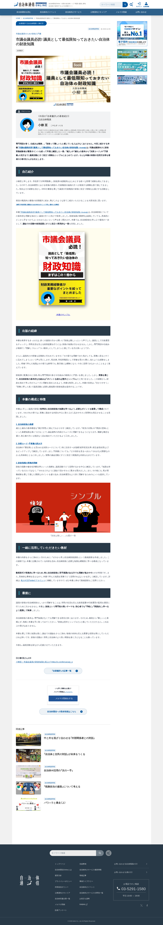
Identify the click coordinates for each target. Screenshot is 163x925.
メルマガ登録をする (64, 698)
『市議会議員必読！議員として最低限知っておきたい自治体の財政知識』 (50, 212)
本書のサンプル (63, 315)
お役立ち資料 (85, 899)
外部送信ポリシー (61, 887)
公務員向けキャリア (98, 12)
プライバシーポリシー (63, 881)
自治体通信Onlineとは (63, 870)
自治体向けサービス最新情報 (90, 870)
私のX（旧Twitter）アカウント (33, 580)
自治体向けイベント (48, 12)
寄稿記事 (83, 875)
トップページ (60, 864)
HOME (18, 18)
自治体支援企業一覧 (62, 899)
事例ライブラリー (86, 881)
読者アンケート (61, 910)
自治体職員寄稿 (28, 18)
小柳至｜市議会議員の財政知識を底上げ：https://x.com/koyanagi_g (44, 662)
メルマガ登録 (121, 12)
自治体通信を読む (24, 12)
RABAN (82, 904)
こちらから (69, 692)
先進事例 (83, 864)
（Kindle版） (84, 212)
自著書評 (20, 50)
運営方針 (58, 875)
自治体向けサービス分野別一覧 (91, 893)
